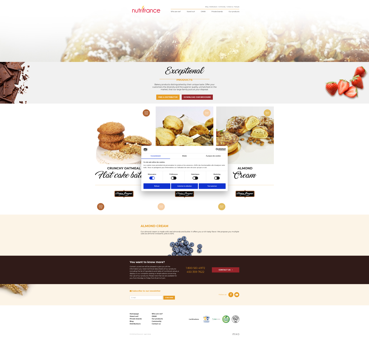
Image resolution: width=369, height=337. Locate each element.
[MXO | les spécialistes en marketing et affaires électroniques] (236, 334)
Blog (206, 6)
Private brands (217, 11)
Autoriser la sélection (184, 186)
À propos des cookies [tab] (213, 156)
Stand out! (191, 11)
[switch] (173, 178)
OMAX (203, 11)
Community (222, 6)
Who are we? (176, 11)
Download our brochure (197, 97)
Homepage (134, 314)
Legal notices (147, 334)
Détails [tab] (184, 156)
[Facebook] (230, 294)
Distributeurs (213, 6)
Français (236, 6)
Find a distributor (168, 97)
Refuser (157, 186)
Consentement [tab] (156, 156)
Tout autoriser (212, 186)
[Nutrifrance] (146, 9)
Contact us (229, 6)
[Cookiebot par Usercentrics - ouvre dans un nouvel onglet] (217, 149)
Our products (234, 11)
